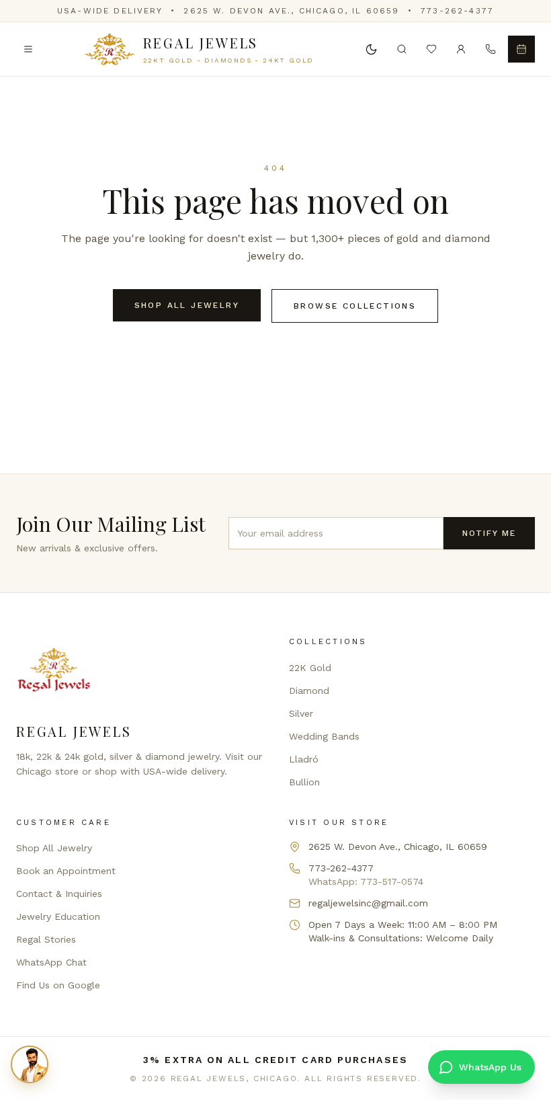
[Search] (402, 49)
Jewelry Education (58, 916)
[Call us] (490, 49)
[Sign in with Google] (461, 49)
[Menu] (28, 49)
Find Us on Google (58, 985)
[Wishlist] (431, 49)
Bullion (304, 782)
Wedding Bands (324, 736)
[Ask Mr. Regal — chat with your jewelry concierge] (29, 1064)
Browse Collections (355, 306)
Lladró (304, 759)
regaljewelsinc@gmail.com (368, 903)
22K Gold (310, 667)
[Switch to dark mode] (370, 49)
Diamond (309, 690)
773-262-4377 (457, 10)
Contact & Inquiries (59, 893)
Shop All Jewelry (186, 305)
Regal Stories (46, 939)
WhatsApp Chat (51, 962)
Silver (301, 713)
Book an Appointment (66, 870)
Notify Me (489, 533)
